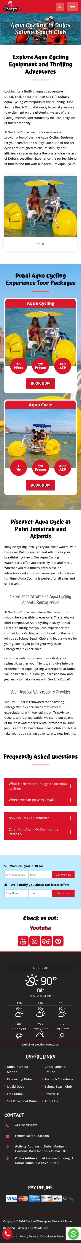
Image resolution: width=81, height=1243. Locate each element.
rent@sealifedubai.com (32, 1136)
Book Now (40, 383)
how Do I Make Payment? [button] (29, 818)
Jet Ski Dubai (16, 1086)
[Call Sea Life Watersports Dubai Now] (60, 6)
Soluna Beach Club (58, 1086)
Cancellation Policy (52, 1236)
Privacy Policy (27, 1236)
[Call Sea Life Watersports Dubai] (7, 1234)
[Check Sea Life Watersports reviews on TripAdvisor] (46, 941)
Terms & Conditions (59, 1079)
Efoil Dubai (15, 1094)
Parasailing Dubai (20, 1079)
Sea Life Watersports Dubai (43, 1221)
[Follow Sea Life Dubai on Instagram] (35, 941)
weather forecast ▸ (40, 1044)
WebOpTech (40, 1228)
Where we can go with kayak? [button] (32, 799)
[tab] (40, 786)
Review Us (52, 1094)
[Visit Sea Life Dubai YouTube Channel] (23, 941)
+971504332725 (26, 1125)
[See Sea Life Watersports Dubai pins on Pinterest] (58, 941)
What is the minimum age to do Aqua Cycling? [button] (38, 785)
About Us (51, 1101)
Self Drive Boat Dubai (22, 1101)
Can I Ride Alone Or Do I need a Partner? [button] (33, 831)
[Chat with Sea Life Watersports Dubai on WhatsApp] (73, 1234)
